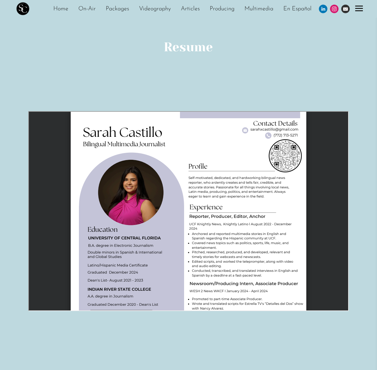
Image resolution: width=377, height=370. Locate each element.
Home (60, 9)
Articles (190, 9)
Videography (155, 9)
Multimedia (258, 9)
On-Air (87, 9)
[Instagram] (334, 8)
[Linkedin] (323, 8)
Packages (117, 9)
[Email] (345, 8)
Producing (222, 9)
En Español (297, 9)
